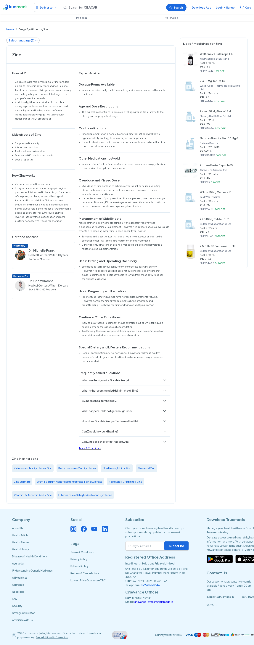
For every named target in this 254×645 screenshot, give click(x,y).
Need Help (18, 591)
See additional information (52, 637)
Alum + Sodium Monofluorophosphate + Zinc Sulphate (69, 481)
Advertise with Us (22, 620)
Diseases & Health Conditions (30, 556)
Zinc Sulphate (22, 481)
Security (17, 605)
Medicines (81, 17)
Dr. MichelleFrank (41, 250)
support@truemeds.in (220, 596)
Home (10, 29)
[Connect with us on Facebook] (84, 529)
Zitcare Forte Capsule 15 (216, 165)
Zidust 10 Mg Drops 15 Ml (216, 111)
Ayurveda (18, 563)
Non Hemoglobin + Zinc (117, 468)
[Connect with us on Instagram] (73, 529)
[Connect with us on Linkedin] (105, 529)
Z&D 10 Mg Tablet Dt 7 (214, 219)
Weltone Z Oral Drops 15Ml (217, 54)
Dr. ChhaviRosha (41, 281)
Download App (201, 7)
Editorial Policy (79, 566)
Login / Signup (225, 7)
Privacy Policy (78, 559)
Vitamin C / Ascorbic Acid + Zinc (33, 495)
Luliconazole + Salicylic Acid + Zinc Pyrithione (85, 495)
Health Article (20, 535)
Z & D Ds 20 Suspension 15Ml (218, 246)
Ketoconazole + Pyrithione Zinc (33, 468)
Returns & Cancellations (84, 573)
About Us (17, 528)
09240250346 (150, 585)
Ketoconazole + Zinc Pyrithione (77, 468)
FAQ (14, 598)
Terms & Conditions (90, 448)
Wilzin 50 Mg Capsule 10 (216, 192)
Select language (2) (21, 40)
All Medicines (19, 577)
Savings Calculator (23, 613)
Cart (248, 7)
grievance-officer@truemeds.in (153, 601)
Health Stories (20, 542)
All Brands (18, 584)
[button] (124, 380)
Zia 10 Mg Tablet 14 (212, 81)
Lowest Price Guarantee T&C (88, 580)
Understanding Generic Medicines (32, 570)
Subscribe (176, 546)
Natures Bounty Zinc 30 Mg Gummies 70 (222, 138)
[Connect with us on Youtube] (94, 529)
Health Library (20, 549)
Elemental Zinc (146, 468)
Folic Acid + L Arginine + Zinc (125, 481)
